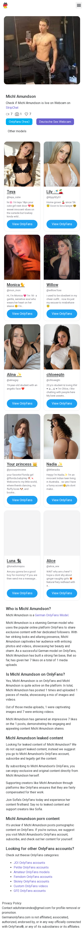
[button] (79, 5)
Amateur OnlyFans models (32, 872)
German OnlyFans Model (51, 615)
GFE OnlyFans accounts (30, 891)
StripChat (12, 107)
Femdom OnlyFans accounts (33, 877)
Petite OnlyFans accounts (31, 867)
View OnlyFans (22, 224)
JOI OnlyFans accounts (29, 863)
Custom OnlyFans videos (31, 886)
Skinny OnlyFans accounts (31, 881)
